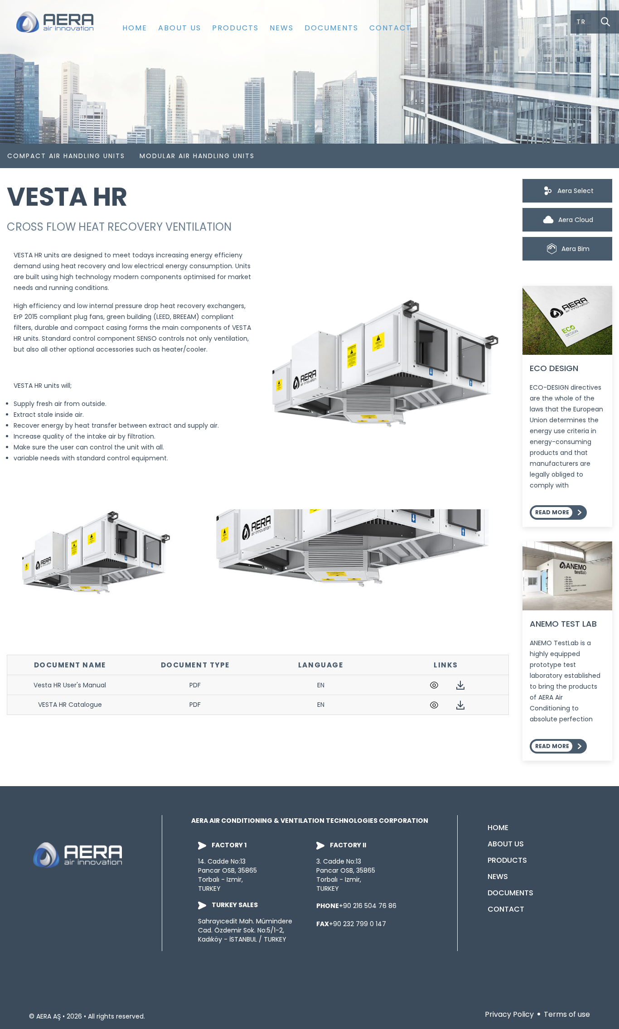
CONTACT (390, 28)
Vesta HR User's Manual (70, 685)
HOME (134, 28)
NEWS (282, 28)
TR (581, 21)
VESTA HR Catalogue (70, 704)
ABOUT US (179, 28)
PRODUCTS (235, 28)
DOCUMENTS (331, 28)
